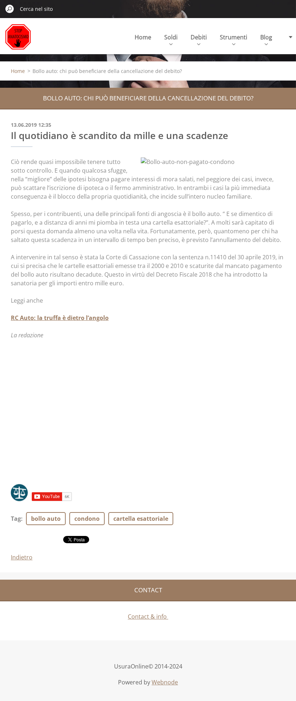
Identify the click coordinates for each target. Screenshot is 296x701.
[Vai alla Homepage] (18, 41)
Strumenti (233, 37)
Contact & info (148, 616)
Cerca (9, 8)
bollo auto (46, 519)
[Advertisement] (148, 416)
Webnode (165, 682)
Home (143, 37)
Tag (16, 519)
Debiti (199, 37)
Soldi (171, 37)
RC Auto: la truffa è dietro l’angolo (60, 318)
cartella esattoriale (140, 519)
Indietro (21, 557)
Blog (266, 37)
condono (87, 519)
